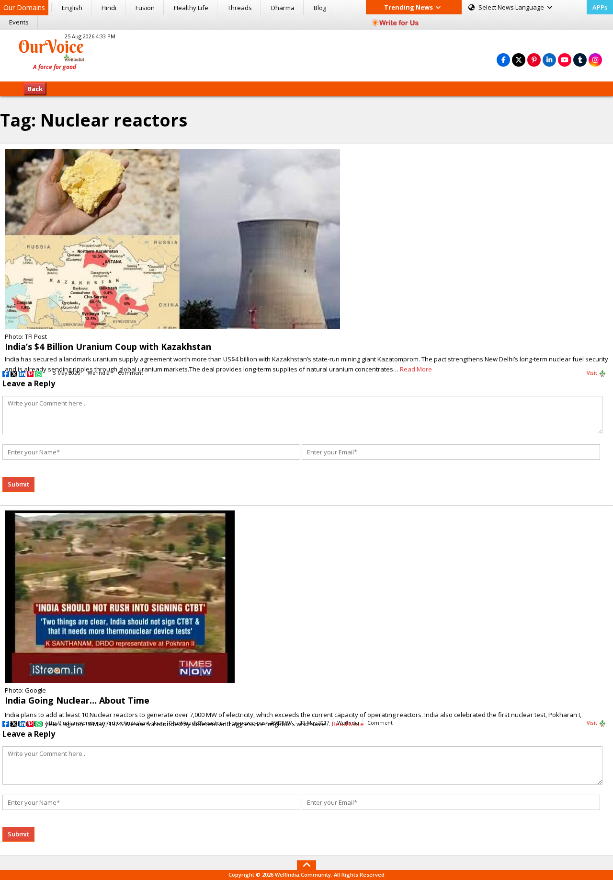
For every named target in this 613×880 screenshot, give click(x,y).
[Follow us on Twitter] (518, 59)
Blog (320, 7)
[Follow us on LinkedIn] (549, 59)
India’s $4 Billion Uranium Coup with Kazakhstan (108, 346)
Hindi (109, 7)
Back (35, 88)
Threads (239, 7)
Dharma (283, 7)
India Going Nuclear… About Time (77, 700)
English (72, 7)
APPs (599, 7)
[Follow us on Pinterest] (534, 59)
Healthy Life (191, 7)
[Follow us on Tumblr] (580, 59)
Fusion (145, 7)
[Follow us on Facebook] (503, 59)
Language (511, 7)
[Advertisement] (306, 54)
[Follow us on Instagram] (595, 59)
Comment (130, 373)
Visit (593, 373)
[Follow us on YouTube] (564, 59)
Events (19, 22)
